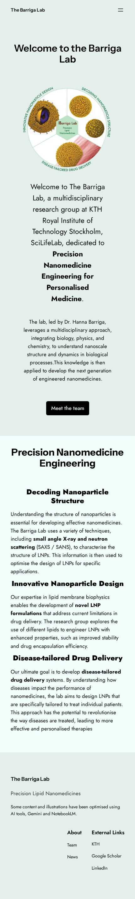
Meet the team (67, 408)
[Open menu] (120, 10)
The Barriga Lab (28, 10)
